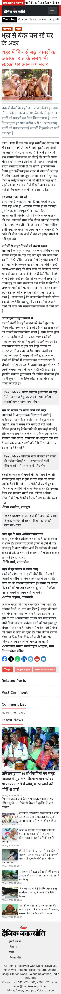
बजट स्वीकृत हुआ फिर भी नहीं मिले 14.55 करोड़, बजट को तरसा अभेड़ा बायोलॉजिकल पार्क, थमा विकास (30, 397)
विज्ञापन (13, 946)
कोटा (18, 28)
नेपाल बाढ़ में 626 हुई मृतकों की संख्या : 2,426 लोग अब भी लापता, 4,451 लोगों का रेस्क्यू (39, 876)
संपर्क (11, 952)
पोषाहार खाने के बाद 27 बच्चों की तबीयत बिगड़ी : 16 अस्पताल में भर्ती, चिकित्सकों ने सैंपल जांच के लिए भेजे (30, 461)
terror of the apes (45, 669)
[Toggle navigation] (52, 10)
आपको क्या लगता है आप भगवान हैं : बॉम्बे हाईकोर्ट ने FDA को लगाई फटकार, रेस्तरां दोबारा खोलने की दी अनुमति (39, 910)
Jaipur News (28, 19)
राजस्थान (7, 28)
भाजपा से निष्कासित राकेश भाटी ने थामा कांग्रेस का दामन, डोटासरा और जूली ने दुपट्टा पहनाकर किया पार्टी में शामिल (39, 817)
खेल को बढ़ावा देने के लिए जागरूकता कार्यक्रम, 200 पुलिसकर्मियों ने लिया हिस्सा (38, 893)
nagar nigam (23, 669)
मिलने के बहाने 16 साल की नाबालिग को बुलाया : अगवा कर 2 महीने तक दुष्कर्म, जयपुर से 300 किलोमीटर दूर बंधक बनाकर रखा (30, 857)
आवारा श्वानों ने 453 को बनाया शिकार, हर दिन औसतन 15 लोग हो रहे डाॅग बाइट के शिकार (30, 520)
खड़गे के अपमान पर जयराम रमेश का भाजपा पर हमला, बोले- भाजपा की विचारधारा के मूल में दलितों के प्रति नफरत (28, 836)
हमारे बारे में (15, 941)
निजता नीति (15, 957)
